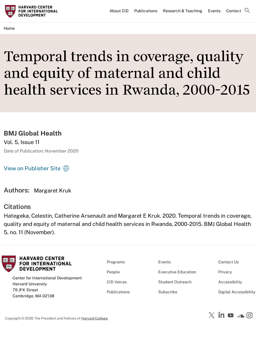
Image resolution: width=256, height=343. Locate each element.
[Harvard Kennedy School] (33, 11)
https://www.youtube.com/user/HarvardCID (231, 315)
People (113, 272)
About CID (119, 10)
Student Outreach (175, 282)
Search (247, 10)
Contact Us (228, 262)
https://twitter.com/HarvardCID (212, 315)
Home (9, 28)
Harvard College (94, 318)
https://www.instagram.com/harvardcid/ (250, 315)
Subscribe (167, 292)
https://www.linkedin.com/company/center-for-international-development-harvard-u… (222, 315)
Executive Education (177, 272)
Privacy (225, 272)
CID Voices (117, 282)
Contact (233, 10)
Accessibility (230, 282)
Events (214, 10)
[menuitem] (119, 13)
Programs (116, 262)
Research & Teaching (182, 10)
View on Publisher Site (32, 168)
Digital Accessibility (237, 292)
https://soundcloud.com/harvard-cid (240, 317)
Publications (145, 10)
